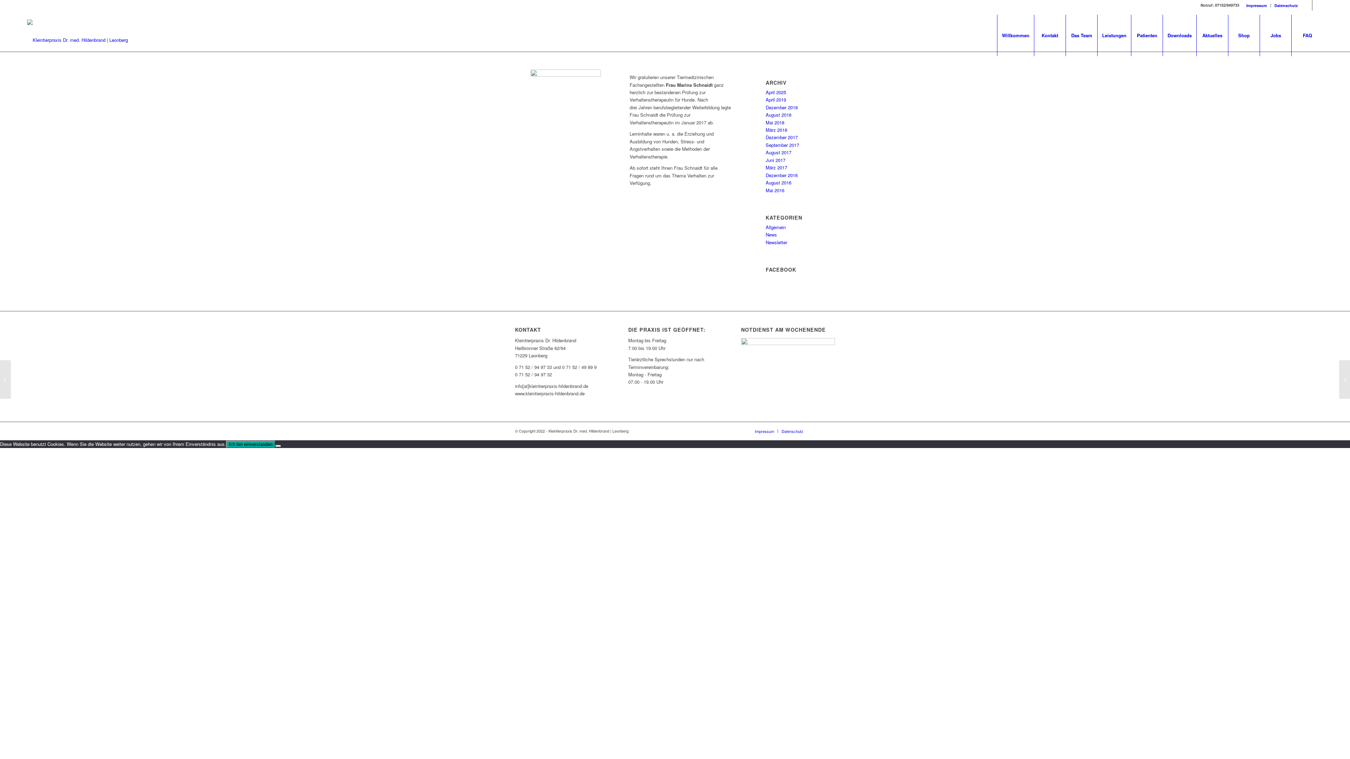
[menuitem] (1257, 5)
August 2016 (778, 182)
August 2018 (778, 114)
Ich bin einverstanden (250, 444)
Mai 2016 (775, 190)
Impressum (1256, 5)
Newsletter (776, 242)
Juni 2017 (775, 160)
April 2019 (776, 99)
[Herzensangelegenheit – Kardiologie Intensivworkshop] (1344, 379)
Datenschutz (1286, 5)
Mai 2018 (775, 122)
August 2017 (778, 152)
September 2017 (782, 145)
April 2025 (776, 92)
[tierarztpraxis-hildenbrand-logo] (77, 40)
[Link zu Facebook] (1307, 5)
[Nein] (278, 446)
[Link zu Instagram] (1317, 5)
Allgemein (776, 227)
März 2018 (776, 129)
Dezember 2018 (782, 107)
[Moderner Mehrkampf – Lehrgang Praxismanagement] (5, 379)
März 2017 (776, 167)
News (771, 234)
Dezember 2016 (782, 175)
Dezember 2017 (782, 137)
